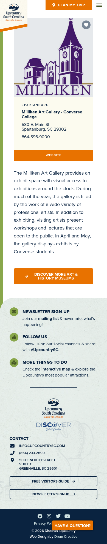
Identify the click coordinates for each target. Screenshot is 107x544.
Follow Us (34, 337)
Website (53, 155)
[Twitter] (58, 516)
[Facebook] (40, 516)
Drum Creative (65, 536)
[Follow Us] (14, 337)
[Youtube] (67, 516)
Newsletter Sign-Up (45, 311)
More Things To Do (44, 362)
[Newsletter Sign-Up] (14, 311)
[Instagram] (49, 516)
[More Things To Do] (14, 362)
